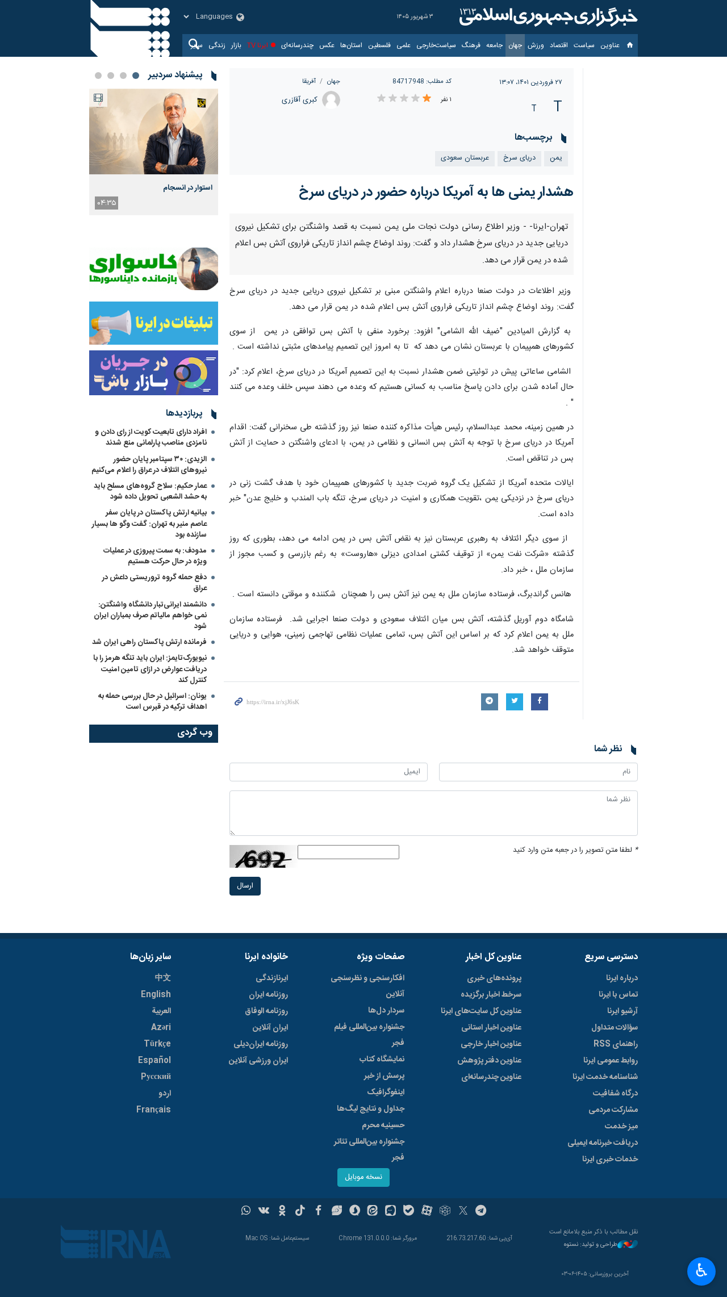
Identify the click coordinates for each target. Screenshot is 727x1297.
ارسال (245, 886)
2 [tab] (123, 75)
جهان (515, 45)
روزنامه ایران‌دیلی (260, 1044)
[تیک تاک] (300, 1212)
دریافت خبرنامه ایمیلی (602, 1143)
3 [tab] (110, 75)
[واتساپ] (246, 1212)
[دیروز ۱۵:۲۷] (153, 131)
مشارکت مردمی (613, 1110)
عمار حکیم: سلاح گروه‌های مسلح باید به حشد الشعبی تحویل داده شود (150, 491)
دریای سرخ (519, 158)
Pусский (156, 1077)
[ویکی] (263, 1212)
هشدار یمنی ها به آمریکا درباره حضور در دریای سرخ (436, 192)
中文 (163, 978)
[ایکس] (463, 1212)
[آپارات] (426, 1212)
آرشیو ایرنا (622, 1011)
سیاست (584, 45)
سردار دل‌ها (386, 1011)
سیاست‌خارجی (436, 45)
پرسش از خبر (384, 1076)
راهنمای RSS (616, 1044)
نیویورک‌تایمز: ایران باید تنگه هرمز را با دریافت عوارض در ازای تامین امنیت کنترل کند (150, 669)
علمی (403, 45)
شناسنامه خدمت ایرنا (605, 1077)
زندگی (216, 45)
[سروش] (354, 1212)
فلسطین (379, 45)
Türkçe (157, 1044)
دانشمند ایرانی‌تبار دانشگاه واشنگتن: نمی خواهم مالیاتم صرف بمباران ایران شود (150, 616)
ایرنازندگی (272, 978)
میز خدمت (621, 1126)
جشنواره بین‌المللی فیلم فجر (369, 1035)
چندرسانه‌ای (297, 45)
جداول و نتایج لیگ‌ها (370, 1109)
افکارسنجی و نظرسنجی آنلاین (367, 986)
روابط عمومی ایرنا (610, 1061)
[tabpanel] (153, 152)
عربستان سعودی (465, 158)
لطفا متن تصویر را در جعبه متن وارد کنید (575, 850)
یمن (556, 158)
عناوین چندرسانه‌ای (491, 1077)
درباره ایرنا (622, 978)
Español (154, 1061)
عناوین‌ (610, 45)
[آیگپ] (390, 1212)
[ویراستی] (336, 1212)
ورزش (536, 45)
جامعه (494, 45)
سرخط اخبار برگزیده (491, 995)
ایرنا (547, 17)
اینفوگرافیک (385, 1092)
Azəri (161, 1028)
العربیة (161, 1011)
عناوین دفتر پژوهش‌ (489, 1061)
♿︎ (701, 1270)
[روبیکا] (445, 1212)
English (156, 995)
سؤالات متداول (614, 1028)
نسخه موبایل (363, 1177)
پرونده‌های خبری (494, 978)
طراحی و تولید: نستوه (590, 1245)
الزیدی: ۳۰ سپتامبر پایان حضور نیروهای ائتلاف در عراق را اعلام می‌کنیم (149, 464)
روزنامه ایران (268, 995)
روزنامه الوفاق (266, 1011)
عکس (327, 45)
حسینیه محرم (383, 1125)
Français (153, 1110)
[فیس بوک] (318, 1212)
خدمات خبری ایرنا (610, 1159)
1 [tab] (135, 75)
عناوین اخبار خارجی (491, 1044)
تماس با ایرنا (618, 995)
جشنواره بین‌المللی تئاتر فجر (369, 1150)
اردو (164, 1094)
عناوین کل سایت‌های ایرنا (481, 1011)
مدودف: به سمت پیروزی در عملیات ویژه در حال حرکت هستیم (155, 556)
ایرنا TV (257, 45)
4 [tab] (98, 75)
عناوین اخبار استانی (491, 1028)
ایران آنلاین (270, 1028)
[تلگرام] (481, 1212)
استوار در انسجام (187, 188)
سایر (197, 45)
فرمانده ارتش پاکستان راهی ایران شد (149, 642)
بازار (236, 45)
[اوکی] (282, 1212)
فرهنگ (471, 45)
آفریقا (309, 81)
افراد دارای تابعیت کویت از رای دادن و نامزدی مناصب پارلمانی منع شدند (151, 437)
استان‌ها (351, 45)
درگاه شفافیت (615, 1094)
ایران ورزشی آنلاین (258, 1061)
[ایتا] (373, 1212)
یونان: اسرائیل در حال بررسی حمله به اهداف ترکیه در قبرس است (152, 701)
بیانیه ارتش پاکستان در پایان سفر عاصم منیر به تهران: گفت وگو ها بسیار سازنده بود (149, 524)
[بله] (408, 1212)
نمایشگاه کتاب (382, 1059)
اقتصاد (559, 45)
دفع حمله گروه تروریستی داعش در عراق (154, 583)
